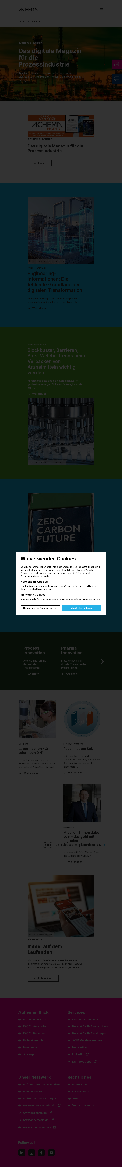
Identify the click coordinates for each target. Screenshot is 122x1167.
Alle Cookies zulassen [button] (82, 608)
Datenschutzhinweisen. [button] (41, 570)
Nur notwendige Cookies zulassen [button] (40, 608)
